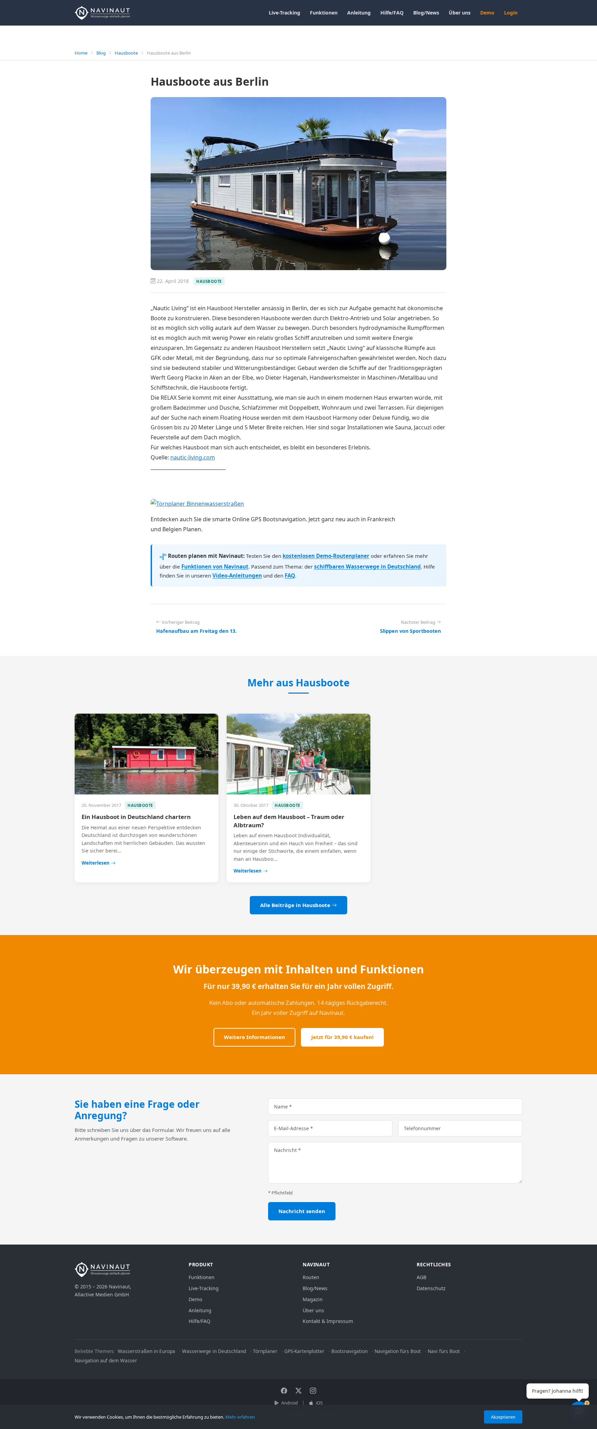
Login (511, 12)
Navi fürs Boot (444, 1351)
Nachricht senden (301, 1211)
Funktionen (324, 12)
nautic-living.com (192, 457)
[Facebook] (284, 1391)
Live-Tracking (284, 12)
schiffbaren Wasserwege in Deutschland (367, 566)
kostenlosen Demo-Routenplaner (326, 555)
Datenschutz (431, 1288)
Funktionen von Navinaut (214, 566)
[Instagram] (313, 1391)
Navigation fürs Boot (398, 1351)
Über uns (460, 12)
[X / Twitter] (298, 1391)
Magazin (313, 1299)
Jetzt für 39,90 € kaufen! (342, 1036)
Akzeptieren (503, 1417)
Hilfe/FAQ (392, 12)
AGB (421, 1277)
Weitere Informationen (254, 1036)
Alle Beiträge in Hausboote (296, 905)
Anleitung (359, 12)
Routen (311, 1277)
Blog (101, 53)
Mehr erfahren (240, 1417)
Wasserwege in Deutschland (214, 1351)
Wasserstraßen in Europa (146, 1351)
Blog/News (426, 12)
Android (289, 1403)
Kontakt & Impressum (328, 1321)
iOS (319, 1403)
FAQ (290, 575)
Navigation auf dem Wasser (106, 1360)
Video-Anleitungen (237, 575)
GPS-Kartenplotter (304, 1351)
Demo (487, 12)
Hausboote (126, 53)
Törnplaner (265, 1351)
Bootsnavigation (349, 1351)
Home (81, 53)
